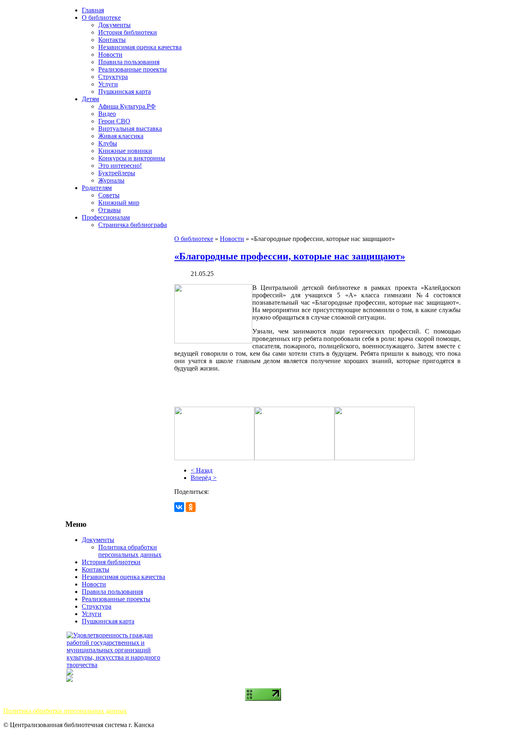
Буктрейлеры (116, 172)
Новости (110, 54)
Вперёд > (204, 477)
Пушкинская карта (124, 91)
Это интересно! (120, 165)
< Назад (201, 470)
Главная (93, 10)
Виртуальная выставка (130, 128)
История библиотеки (127, 32)
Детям (90, 98)
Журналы (111, 180)
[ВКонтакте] (179, 507)
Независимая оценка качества (140, 47)
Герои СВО (114, 121)
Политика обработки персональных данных (129, 551)
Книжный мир (118, 202)
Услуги (108, 84)
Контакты (112, 39)
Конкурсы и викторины (131, 158)
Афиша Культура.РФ (127, 106)
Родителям (97, 187)
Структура (113, 76)
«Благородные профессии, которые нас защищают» (289, 256)
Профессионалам (106, 217)
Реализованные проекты (132, 69)
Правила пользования (128, 61)
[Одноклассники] (191, 507)
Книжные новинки (125, 150)
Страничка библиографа (132, 224)
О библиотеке (101, 17)
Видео (107, 113)
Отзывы (109, 209)
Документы (114, 24)
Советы (109, 195)
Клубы (107, 143)
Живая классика (120, 135)
